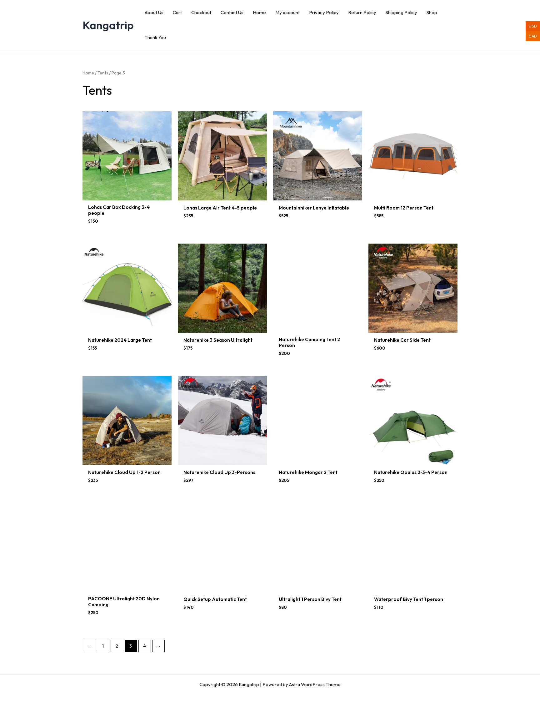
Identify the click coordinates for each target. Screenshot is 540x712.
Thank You (155, 37)
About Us (154, 12)
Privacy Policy (324, 12)
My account (287, 12)
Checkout (201, 12)
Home (259, 12)
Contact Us (232, 12)
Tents (103, 73)
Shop (432, 12)
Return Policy (362, 12)
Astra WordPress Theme (315, 684)
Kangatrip (108, 25)
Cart (177, 12)
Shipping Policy (401, 12)
